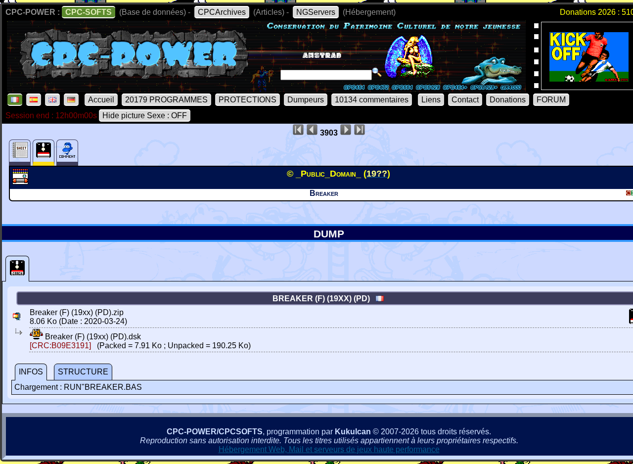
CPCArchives (222, 12)
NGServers (315, 12)
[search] (377, 72)
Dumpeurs (305, 99)
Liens (431, 99)
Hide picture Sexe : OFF (144, 115)
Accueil (101, 99)
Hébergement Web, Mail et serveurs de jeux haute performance (329, 449)
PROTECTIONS (247, 99)
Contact (465, 99)
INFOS (31, 372)
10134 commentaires (371, 99)
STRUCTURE (83, 372)
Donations (508, 99)
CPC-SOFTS (88, 12)
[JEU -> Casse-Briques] (21, 181)
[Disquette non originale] (17, 268)
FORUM (551, 99)
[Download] (36, 336)
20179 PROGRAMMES (166, 99)
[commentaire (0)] (67, 152)
